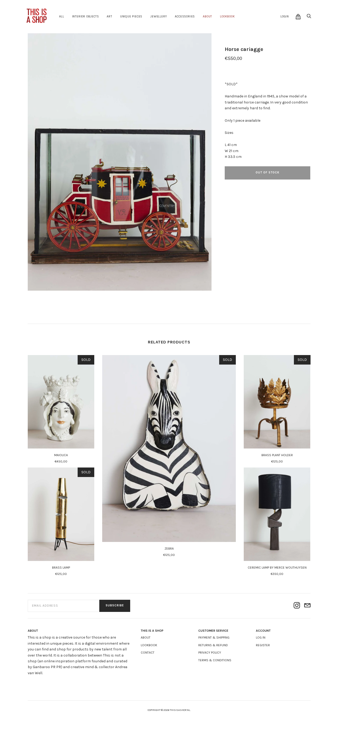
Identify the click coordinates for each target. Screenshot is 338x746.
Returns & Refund (213, 645)
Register (263, 645)
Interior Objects (85, 16)
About (146, 637)
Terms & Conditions (214, 660)
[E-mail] (307, 606)
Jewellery (158, 16)
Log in (260, 637)
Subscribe (115, 605)
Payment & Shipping (213, 637)
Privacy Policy (209, 652)
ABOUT (207, 16)
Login (284, 16)
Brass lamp (61, 567)
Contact (147, 652)
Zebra (169, 548)
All (61, 16)
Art (109, 16)
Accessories (185, 16)
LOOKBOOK (227, 16)
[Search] (309, 17)
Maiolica (61, 455)
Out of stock (267, 172)
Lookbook (149, 645)
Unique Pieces (131, 16)
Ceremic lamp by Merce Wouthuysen (277, 567)
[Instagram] (297, 606)
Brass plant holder (277, 455)
